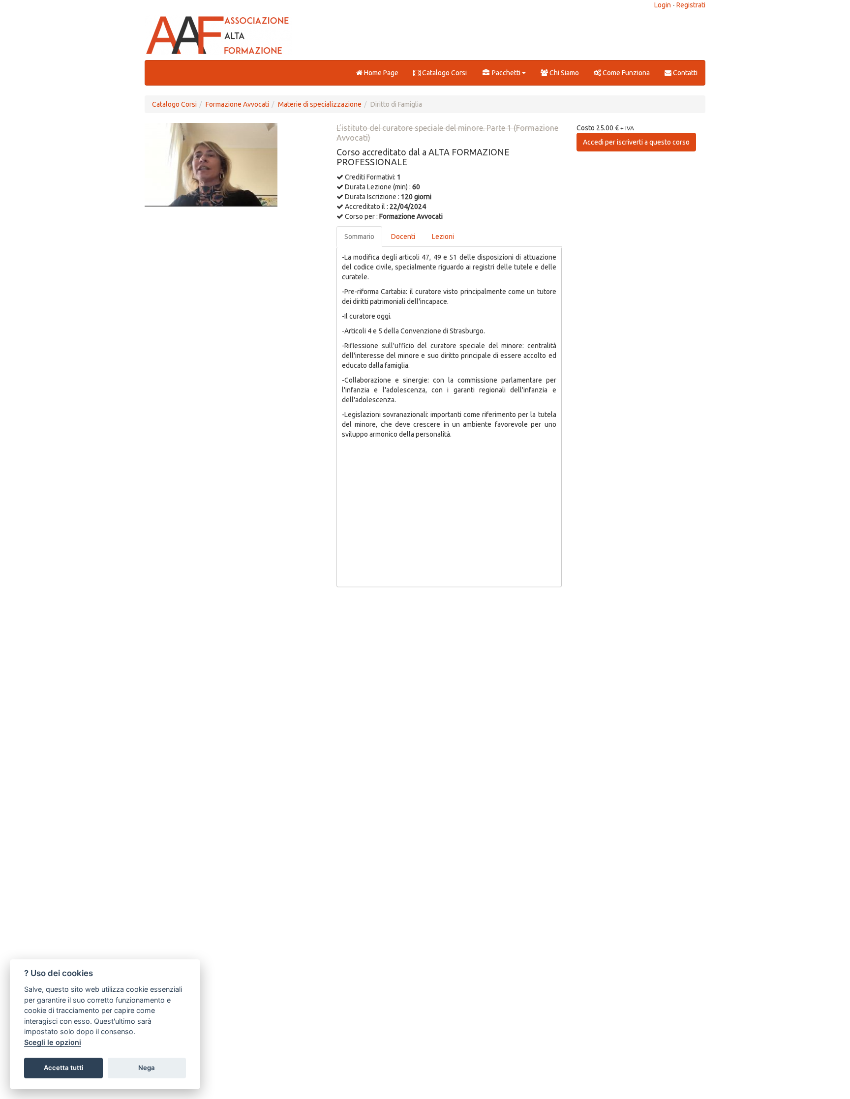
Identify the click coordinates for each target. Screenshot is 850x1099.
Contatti (684, 73)
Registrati (690, 5)
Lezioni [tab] (443, 236)
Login (662, 5)
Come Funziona (625, 73)
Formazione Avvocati (237, 104)
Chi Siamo (563, 73)
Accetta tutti (63, 1067)
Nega (146, 1067)
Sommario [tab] (359, 236)
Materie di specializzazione (320, 104)
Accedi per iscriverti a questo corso (636, 142)
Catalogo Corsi (444, 73)
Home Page (380, 73)
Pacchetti (506, 73)
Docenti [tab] (403, 236)
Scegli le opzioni (52, 1042)
